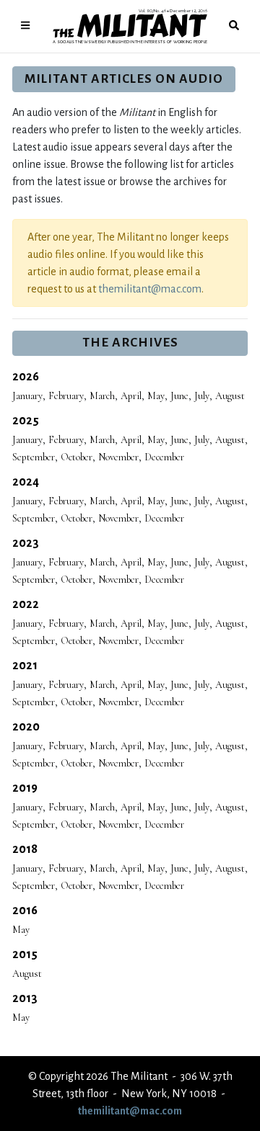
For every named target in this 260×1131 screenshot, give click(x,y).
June (179, 396)
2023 (25, 543)
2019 (25, 788)
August (230, 396)
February (66, 396)
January (27, 396)
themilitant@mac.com (150, 289)
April (131, 396)
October (76, 457)
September (33, 457)
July (201, 396)
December (164, 457)
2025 (25, 420)
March (102, 396)
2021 (25, 665)
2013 (25, 998)
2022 (25, 604)
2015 (25, 954)
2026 (25, 376)
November (118, 457)
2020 (26, 726)
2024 (25, 481)
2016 (25, 910)
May (156, 396)
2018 (25, 849)
